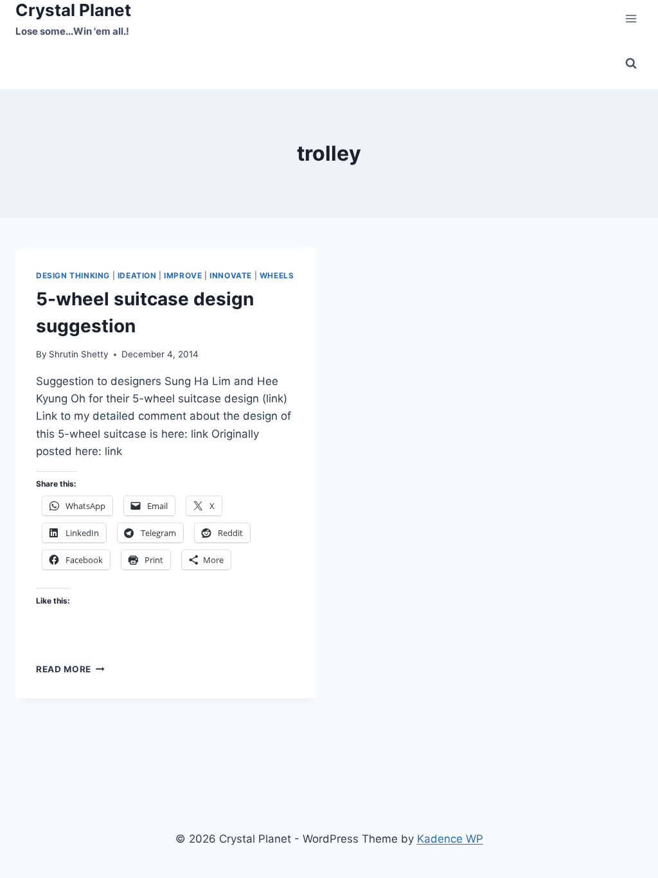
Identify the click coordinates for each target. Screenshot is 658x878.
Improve (183, 275)
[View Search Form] (631, 63)
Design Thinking (73, 275)
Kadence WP (450, 838)
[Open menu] (631, 19)
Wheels (277, 275)
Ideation (137, 275)
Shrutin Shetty (79, 354)
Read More (70, 669)
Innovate (230, 275)
